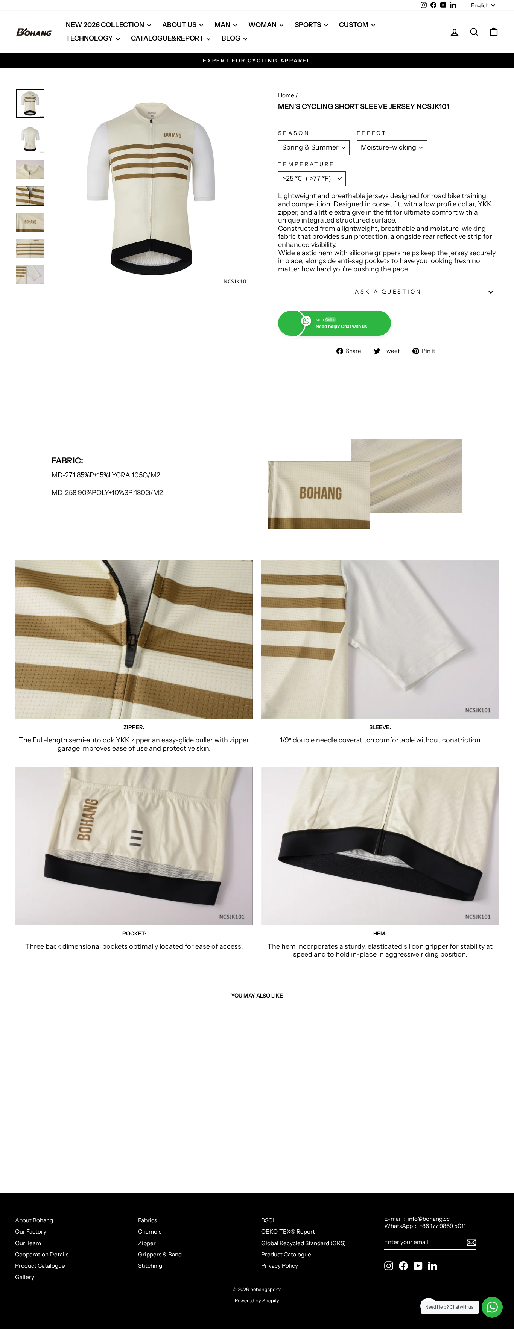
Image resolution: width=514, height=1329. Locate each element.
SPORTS (308, 25)
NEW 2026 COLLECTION (105, 25)
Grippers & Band (160, 1254)
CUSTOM (354, 25)
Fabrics (147, 1220)
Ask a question (388, 291)
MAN (222, 25)
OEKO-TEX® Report (288, 1231)
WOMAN (263, 25)
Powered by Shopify (257, 1300)
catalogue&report (168, 38)
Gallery (24, 1277)
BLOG (232, 38)
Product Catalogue (40, 1265)
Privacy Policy (279, 1265)
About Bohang (34, 1220)
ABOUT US (180, 25)
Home (286, 95)
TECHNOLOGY (90, 38)
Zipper (147, 1243)
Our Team (28, 1243)
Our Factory (30, 1231)
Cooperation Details (41, 1254)
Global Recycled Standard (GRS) (303, 1243)
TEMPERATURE (306, 164)
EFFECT (372, 133)
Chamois (149, 1231)
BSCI (267, 1220)
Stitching (150, 1265)
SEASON (294, 133)
